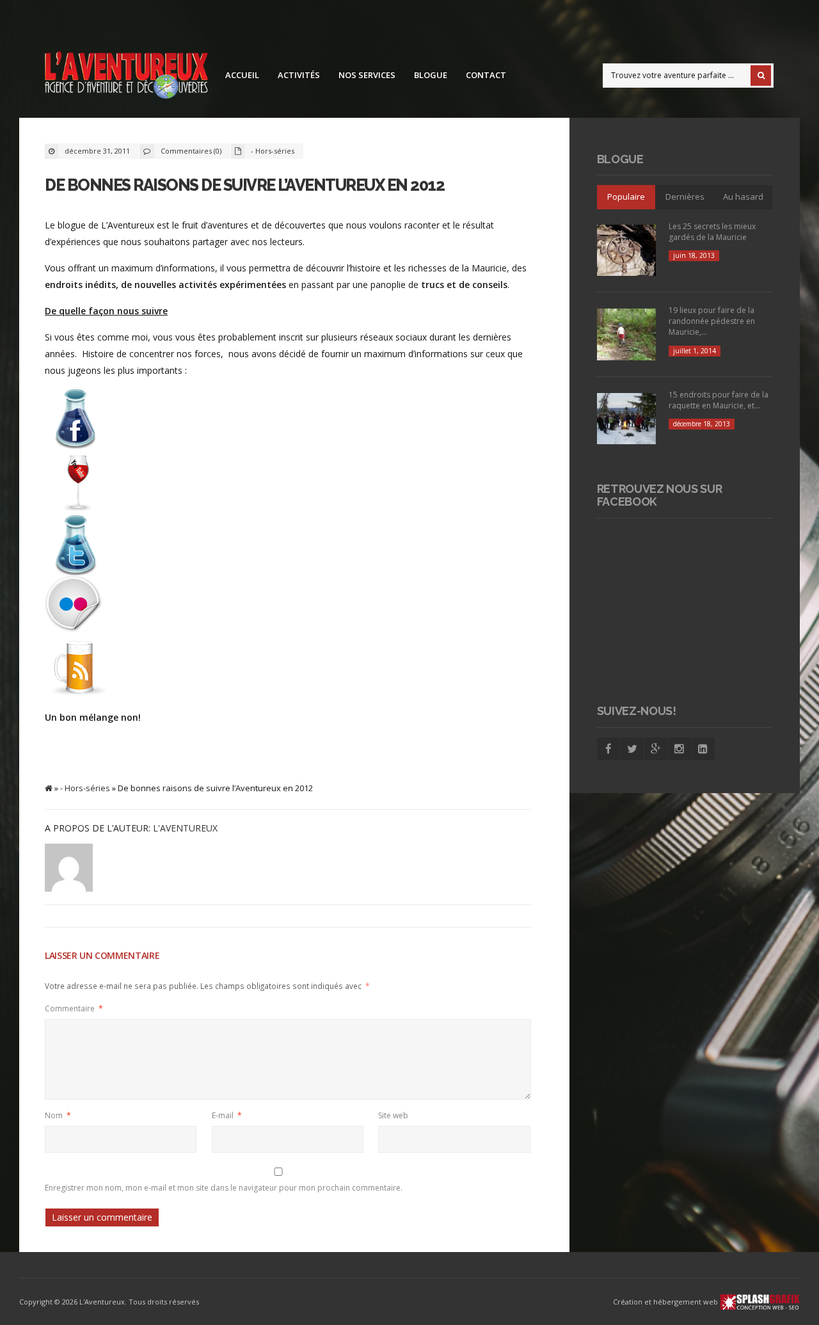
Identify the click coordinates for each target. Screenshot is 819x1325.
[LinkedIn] (703, 748)
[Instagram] (679, 748)
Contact (486, 75)
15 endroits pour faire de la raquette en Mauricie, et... (718, 400)
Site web (393, 1115)
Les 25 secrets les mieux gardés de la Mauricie (712, 232)
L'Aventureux (185, 828)
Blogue (430, 75)
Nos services (366, 75)
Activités (299, 75)
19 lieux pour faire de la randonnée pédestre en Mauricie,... (712, 321)
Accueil (242, 75)
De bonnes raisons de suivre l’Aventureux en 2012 (244, 185)
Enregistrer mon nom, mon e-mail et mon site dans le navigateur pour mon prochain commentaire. (223, 1187)
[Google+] (655, 748)
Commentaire (74, 1008)
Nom (58, 1115)
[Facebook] (608, 748)
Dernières (684, 196)
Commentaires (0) (191, 151)
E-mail (227, 1115)
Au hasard (743, 196)
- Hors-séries (272, 151)
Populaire (626, 196)
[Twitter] (632, 748)
